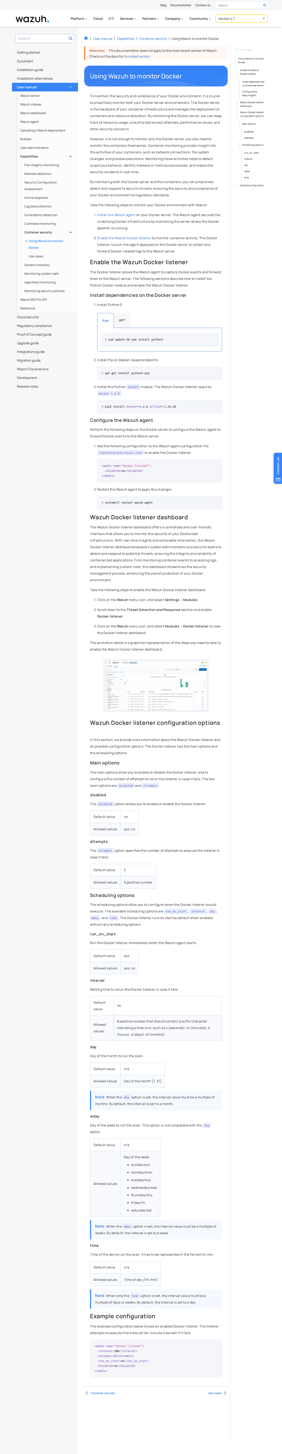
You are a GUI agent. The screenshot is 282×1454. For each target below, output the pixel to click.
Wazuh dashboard (33, 113)
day (246, 165)
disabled (249, 131)
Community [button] (199, 18)
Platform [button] (78, 18)
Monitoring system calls (41, 273)
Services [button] (127, 18)
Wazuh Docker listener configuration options (252, 114)
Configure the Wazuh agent (249, 93)
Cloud (98, 18)
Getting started (28, 52)
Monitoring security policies (44, 291)
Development (27, 377)
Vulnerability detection (40, 215)
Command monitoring (40, 223)
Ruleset (25, 139)
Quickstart (25, 61)
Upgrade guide (28, 343)
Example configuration (252, 185)
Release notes (27, 386)
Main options (249, 123)
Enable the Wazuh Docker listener (249, 72)
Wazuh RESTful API (33, 299)
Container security (47, 231)
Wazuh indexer (30, 104)
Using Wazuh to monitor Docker (45, 244)
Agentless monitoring (40, 282)
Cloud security (28, 317)
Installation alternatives (35, 78)
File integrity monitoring (41, 165)
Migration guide (28, 360)
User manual (44, 86)
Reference (27, 308)
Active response (36, 197)
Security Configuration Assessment (40, 185)
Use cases (35, 256)
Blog (163, 5)
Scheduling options (252, 144)
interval (248, 158)
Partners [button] (149, 18)
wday (247, 171)
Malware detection (37, 174)
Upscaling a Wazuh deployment (42, 130)
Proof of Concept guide (34, 334)
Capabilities (45, 155)
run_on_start (251, 152)
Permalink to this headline (184, 76)
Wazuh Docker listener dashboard (252, 104)
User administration (34, 148)
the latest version (137, 56)
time (246, 177)
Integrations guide (31, 351)
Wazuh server (30, 95)
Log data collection (38, 206)
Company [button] (173, 18)
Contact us (202, 5)
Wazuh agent (29, 121)
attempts (249, 137)
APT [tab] (122, 320)
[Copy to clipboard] (214, 338)
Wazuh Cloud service (33, 369)
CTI (111, 18)
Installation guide (30, 69)
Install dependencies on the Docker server (253, 83)
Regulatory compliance (34, 325)
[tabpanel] (159, 340)
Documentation (180, 5)
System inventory (37, 265)
